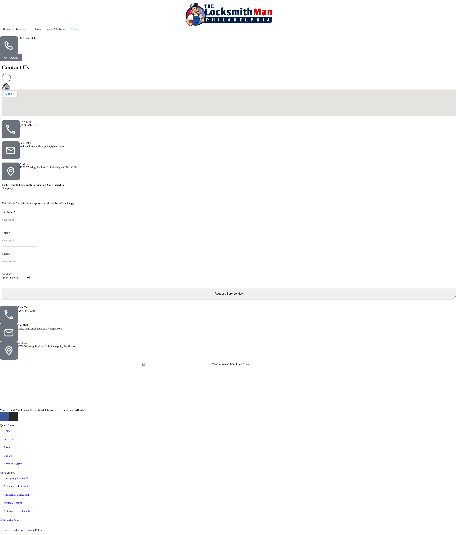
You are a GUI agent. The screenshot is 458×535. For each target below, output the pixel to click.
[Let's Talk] (11, 129)
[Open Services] (27, 29)
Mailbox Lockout (13, 502)
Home (7, 430)
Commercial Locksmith (17, 486)
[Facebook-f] (4, 416)
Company (7, 188)
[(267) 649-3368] (9, 45)
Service (7, 274)
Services (8, 439)
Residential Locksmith (16, 494)
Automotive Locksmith (17, 511)
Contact (8, 455)
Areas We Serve (13, 463)
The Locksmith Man (53, 523)
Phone (6, 253)
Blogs (7, 447)
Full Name (8, 212)
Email (6, 232)
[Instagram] (13, 416)
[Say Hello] (11, 150)
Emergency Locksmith (16, 478)
